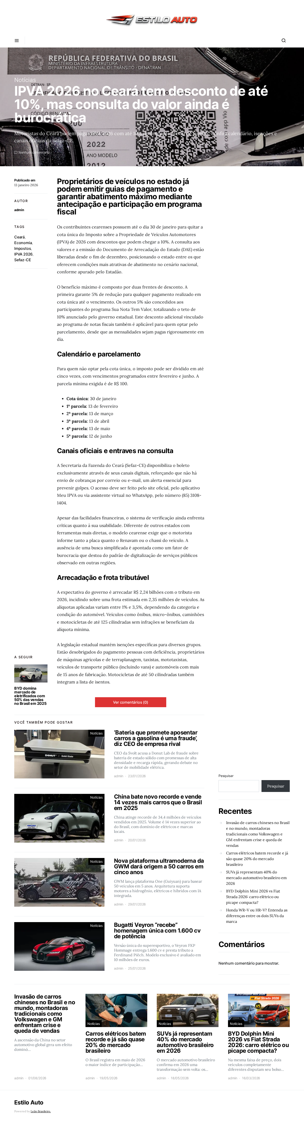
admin (19, 210)
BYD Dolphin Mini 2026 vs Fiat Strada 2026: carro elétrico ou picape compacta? (253, 897)
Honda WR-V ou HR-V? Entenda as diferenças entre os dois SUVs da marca (256, 916)
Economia (23, 242)
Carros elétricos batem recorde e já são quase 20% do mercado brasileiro (257, 859)
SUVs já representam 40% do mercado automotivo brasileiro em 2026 (256, 878)
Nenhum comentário (34, 152)
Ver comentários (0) (130, 702)
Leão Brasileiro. (41, 1111)
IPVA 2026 (23, 254)
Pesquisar (225, 776)
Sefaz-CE (22, 259)
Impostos (22, 248)
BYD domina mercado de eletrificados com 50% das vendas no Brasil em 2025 (30, 696)
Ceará (19, 237)
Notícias (25, 79)
